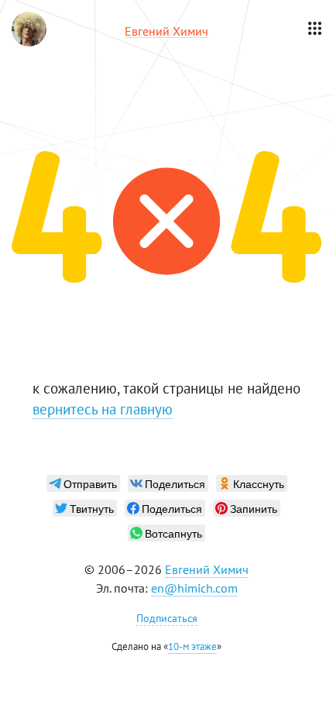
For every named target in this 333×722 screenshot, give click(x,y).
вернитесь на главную (103, 409)
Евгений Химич (207, 569)
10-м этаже (192, 646)
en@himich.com (194, 588)
